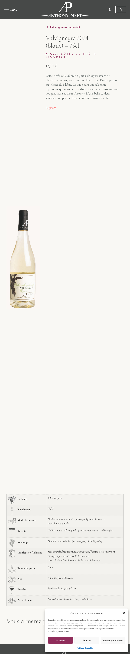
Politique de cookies (85, 648)
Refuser (87, 640)
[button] (123, 613)
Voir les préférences (113, 640)
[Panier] (120, 9)
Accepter (60, 640)
